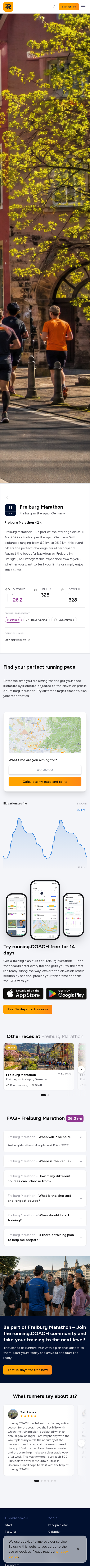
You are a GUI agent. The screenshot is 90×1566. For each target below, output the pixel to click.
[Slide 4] (48, 1481)
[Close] (78, 1549)
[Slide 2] (48, 1095)
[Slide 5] (52, 1481)
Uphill (45, 589)
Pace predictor (58, 1525)
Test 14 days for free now (28, 1009)
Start (8, 1525)
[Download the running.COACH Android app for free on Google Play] (66, 994)
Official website (15, 640)
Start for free (69, 6)
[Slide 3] (45, 1481)
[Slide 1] (43, 1095)
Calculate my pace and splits (45, 782)
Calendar (54, 1531)
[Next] (81, 1069)
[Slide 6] (55, 1481)
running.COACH (16, 1518)
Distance (19, 589)
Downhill (75, 589)
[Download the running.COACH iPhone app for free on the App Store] (23, 994)
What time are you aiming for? (33, 760)
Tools (53, 1518)
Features (11, 1531)
